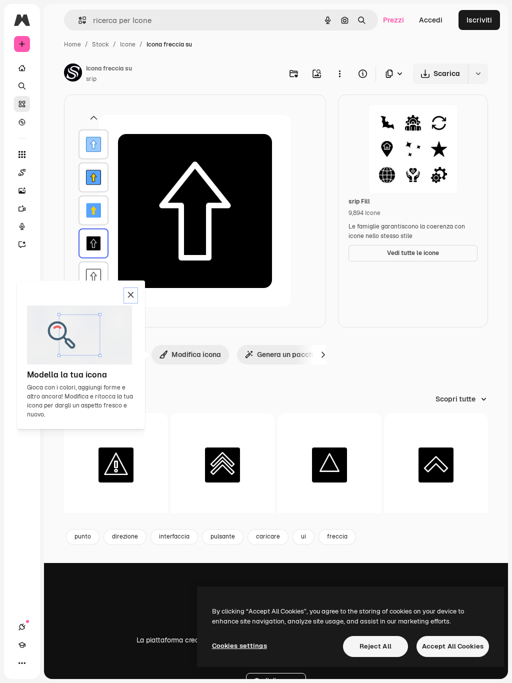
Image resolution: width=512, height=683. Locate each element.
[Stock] (22, 104)
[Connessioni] (22, 627)
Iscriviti (479, 20)
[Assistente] (22, 244)
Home (72, 44)
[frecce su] (222, 465)
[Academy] (22, 645)
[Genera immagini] (22, 190)
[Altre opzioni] (340, 74)
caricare (268, 536)
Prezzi (393, 20)
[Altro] (22, 663)
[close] (130, 295)
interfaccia (174, 536)
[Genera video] (22, 208)
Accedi (430, 20)
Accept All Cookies (453, 646)
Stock (100, 44)
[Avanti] (323, 354)
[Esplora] (22, 122)
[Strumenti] (22, 154)
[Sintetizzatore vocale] (22, 226)
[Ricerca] (22, 86)
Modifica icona (196, 354)
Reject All (376, 646)
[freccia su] (93, 145)
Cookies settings (239, 646)
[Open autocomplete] (78, 20)
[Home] (22, 68)
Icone (128, 44)
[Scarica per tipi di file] (394, 74)
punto (82, 536)
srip (91, 79)
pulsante (222, 536)
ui (303, 536)
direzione (125, 536)
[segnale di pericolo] (116, 465)
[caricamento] (330, 465)
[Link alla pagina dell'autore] (73, 74)
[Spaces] (22, 172)
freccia (337, 536)
